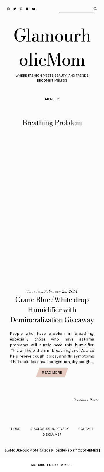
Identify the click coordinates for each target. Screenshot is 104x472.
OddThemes (88, 450)
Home (16, 429)
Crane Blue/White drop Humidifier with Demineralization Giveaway (52, 309)
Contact (85, 429)
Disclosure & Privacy (49, 429)
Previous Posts (86, 400)
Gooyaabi (65, 465)
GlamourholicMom (52, 47)
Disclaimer (52, 434)
